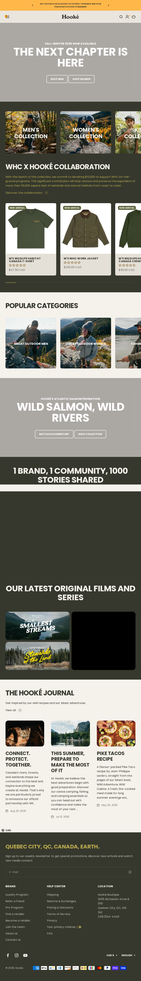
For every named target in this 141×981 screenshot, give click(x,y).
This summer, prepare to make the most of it (70, 762)
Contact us (13, 940)
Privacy (52, 921)
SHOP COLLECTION (90, 434)
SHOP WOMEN (81, 79)
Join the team (15, 927)
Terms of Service (58, 914)
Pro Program (14, 908)
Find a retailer (15, 914)
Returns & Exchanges (61, 901)
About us (12, 933)
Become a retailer (18, 921)
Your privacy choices (61, 927)
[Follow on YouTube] (25, 955)
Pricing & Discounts (60, 908)
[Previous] (32, 5)
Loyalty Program (17, 895)
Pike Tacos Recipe (110, 756)
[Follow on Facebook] (8, 955)
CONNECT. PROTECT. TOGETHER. (18, 759)
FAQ (50, 933)
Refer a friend (15, 901)
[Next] (108, 5)
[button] (17, 265)
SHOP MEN (57, 79)
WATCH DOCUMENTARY (54, 434)
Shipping (53, 895)
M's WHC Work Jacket (81, 258)
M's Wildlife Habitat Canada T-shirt (25, 259)
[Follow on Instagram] (16, 955)
